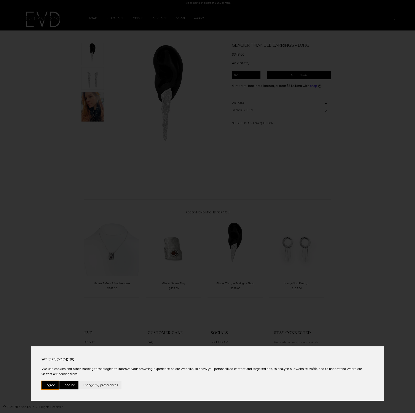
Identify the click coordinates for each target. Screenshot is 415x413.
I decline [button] (69, 385)
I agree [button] (50, 385)
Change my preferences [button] (100, 385)
